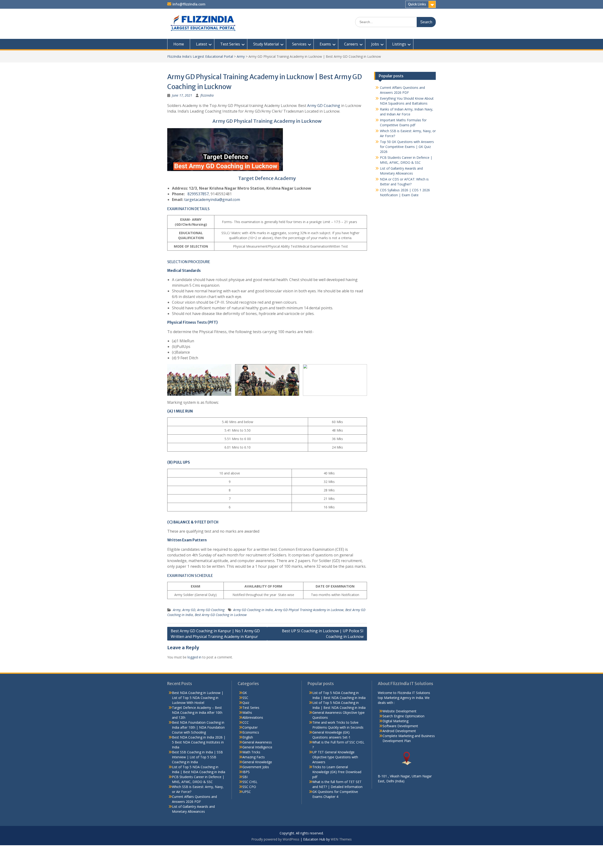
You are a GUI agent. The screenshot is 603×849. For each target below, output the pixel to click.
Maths (247, 712)
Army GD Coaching (323, 105)
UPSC (246, 791)
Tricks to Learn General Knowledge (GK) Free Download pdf (336, 772)
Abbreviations (252, 717)
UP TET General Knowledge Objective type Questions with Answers (335, 757)
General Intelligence (257, 747)
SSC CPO (249, 786)
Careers (351, 44)
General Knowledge (257, 762)
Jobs (375, 44)
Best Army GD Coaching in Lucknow (221, 614)
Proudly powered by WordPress (275, 839)
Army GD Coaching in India (253, 610)
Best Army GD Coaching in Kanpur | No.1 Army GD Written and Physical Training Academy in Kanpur (215, 633)
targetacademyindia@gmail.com (212, 199)
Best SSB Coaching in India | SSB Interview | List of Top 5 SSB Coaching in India (197, 757)
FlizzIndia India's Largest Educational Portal (200, 56)
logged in (194, 657)
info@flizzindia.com (188, 4)
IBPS (246, 772)
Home (178, 44)
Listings (399, 44)
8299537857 (198, 193)
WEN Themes (341, 839)
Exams (325, 44)
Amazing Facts (253, 757)
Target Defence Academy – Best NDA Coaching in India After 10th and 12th (197, 712)
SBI (245, 777)
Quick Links (417, 4)
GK (244, 692)
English (247, 737)
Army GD (188, 610)
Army (241, 56)
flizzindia (207, 95)
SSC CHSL (249, 782)
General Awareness (257, 742)
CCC (245, 722)
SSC (245, 697)
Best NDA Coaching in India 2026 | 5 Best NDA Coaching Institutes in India (198, 742)
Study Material (266, 44)
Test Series (230, 44)
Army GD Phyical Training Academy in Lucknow (309, 610)
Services (299, 44)
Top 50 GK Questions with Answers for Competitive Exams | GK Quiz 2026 (407, 146)
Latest (201, 44)
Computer (250, 727)
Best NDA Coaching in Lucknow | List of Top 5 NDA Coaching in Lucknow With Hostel (197, 697)
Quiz (245, 702)
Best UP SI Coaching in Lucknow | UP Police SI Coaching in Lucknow (322, 633)
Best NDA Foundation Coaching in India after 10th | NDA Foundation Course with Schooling (198, 727)
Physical (174, 322)
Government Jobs (255, 767)
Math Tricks (251, 752)
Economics (250, 732)
